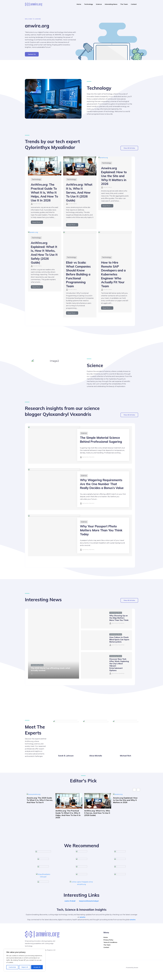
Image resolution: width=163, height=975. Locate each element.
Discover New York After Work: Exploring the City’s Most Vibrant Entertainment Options (119, 665)
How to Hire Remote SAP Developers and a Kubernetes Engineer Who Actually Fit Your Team (113, 274)
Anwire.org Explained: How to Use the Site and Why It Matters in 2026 (114, 176)
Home (79, 4)
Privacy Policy (108, 940)
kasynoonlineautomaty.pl (89, 901)
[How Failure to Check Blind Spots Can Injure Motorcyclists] (93, 640)
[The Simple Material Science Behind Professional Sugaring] (54, 445)
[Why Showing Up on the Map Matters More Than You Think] (93, 618)
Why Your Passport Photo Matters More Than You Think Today (101, 530)
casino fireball (69, 901)
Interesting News (111, 4)
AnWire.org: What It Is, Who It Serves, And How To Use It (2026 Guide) (79, 192)
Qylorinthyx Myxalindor (39, 673)
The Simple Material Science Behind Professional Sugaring (101, 439)
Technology (88, 4)
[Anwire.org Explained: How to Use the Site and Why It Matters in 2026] (103, 158)
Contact (134, 4)
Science (99, 4)
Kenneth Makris (37, 203)
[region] (24, 960)
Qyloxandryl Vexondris (88, 457)
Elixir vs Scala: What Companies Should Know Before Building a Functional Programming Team (78, 274)
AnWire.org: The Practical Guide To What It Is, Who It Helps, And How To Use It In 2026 (44, 192)
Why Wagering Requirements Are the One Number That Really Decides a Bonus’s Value (102, 484)
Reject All (25, 967)
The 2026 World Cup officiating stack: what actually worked (50, 669)
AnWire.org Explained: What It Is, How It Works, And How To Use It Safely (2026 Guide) (44, 252)
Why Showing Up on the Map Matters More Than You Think (118, 617)
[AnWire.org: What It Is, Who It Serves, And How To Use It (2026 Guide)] (79, 166)
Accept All (36, 967)
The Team (124, 4)
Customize (12, 967)
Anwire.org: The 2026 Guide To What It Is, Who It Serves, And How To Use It (40, 800)
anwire (82, 917)
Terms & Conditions (110, 942)
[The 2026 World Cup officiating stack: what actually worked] (53, 644)
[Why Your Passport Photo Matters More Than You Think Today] (54, 529)
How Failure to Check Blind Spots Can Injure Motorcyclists (119, 639)
